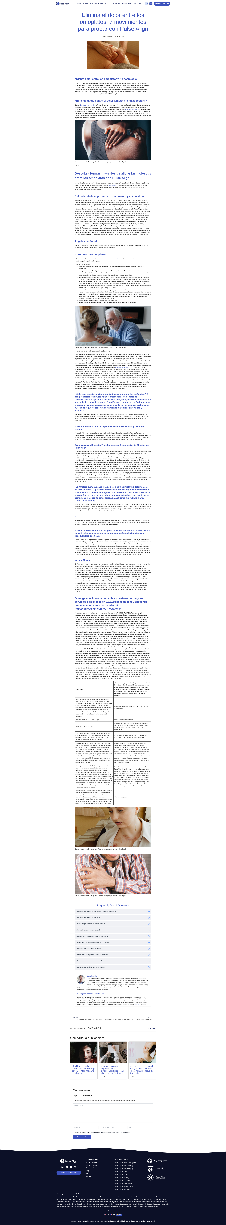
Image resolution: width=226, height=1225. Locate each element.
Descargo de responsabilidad (67, 1194)
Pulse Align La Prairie (122, 1181)
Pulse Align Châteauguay (124, 1169)
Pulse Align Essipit (121, 1175)
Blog (115, 3)
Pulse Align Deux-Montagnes (125, 1163)
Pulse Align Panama (122, 1190)
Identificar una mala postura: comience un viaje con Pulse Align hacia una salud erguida (83, 1069)
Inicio (79, 3)
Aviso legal (137, 1004)
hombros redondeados (132, 109)
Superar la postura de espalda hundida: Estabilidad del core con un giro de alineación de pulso (112, 1069)
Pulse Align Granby (122, 1178)
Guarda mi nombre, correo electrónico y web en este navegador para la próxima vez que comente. (103, 1132)
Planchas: (120, 259)
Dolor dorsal (152, 1028)
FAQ (119, 3)
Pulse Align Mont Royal (123, 1184)
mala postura (112, 185)
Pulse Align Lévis (121, 1172)
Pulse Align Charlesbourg (124, 1166)
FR (144, 3)
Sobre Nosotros (90, 3)
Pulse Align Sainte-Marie (124, 1187)
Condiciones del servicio (135, 1221)
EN (140, 3)
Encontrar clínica (129, 3)
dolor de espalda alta (121, 367)
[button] (89, 1028)
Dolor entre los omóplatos (88, 105)
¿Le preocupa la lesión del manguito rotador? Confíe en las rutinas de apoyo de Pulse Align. (141, 1069)
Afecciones (105, 3)
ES (147, 3)
